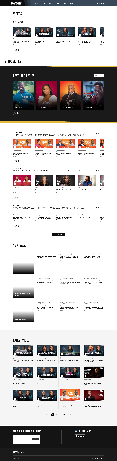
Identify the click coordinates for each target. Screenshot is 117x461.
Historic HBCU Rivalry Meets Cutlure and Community (22, 42)
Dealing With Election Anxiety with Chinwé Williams (86, 190)
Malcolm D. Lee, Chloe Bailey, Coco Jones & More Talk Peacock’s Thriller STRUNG (93, 383)
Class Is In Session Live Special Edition (63, 42)
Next (17, 50)
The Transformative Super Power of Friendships (22, 154)
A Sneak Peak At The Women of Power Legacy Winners (70, 282)
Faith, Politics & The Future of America (63, 154)
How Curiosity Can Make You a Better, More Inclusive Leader (20, 190)
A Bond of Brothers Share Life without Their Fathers (46, 257)
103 (64, 414)
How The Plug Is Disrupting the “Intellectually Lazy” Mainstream (43, 218)
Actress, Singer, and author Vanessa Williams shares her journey (69, 308)
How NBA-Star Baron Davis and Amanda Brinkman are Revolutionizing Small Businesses (64, 218)
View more (23, 287)
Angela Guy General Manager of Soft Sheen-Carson (93, 282)
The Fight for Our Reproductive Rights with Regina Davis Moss (42, 190)
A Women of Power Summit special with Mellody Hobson (47, 308)
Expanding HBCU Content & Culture (46, 405)
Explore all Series (58, 234)
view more (98, 133)
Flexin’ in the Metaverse (84, 217)
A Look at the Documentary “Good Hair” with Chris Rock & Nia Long (92, 257)
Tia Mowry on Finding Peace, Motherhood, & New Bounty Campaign (93, 405)
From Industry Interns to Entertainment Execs (23, 405)
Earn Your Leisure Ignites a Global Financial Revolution (21, 218)
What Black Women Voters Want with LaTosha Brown (64, 190)
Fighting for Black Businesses (44, 382)
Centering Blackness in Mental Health (69, 382)
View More (23, 263)
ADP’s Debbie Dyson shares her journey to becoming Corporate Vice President (93, 308)
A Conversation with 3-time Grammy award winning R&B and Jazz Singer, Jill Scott (70, 257)
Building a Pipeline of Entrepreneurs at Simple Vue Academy (87, 42)
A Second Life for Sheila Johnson (45, 282)
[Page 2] (70, 414)
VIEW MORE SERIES (98, 75)
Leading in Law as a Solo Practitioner (41, 42)
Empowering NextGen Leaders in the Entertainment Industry (22, 382)
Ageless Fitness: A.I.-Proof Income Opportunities (86, 154)
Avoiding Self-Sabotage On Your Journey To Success (43, 154)
